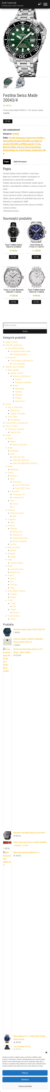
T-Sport (13, 609)
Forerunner (14, 491)
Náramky (18, 392)
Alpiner (13, 441)
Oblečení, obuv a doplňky (15, 367)
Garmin (10, 473)
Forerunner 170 (19, 494)
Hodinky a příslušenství (22, 376)
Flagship (13, 594)
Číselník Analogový (16, 138)
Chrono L (16, 613)
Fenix (12, 479)
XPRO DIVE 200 (18, 457)
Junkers (11, 525)
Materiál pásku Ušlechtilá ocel (21, 141)
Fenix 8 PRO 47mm (22, 485)
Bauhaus (13, 529)
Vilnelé (12, 619)
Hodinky (15, 134)
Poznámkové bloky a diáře (20, 351)
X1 (14, 507)
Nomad (13, 597)
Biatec (10, 466)
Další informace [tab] (20, 161)
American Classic (17, 513)
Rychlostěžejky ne (10, 150)
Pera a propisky (19, 364)
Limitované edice (16, 569)
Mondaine (11, 553)
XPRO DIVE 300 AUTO (21, 460)
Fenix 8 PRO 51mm (22, 488)
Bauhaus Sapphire (20, 541)
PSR (14, 516)
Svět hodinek (9, 2)
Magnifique (14, 469)
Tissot (10, 600)
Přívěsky (18, 398)
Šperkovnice (20, 401)
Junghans (12, 519)
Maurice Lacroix (14, 547)
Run (11, 581)
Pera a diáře (12, 417)
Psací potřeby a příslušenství (21, 361)
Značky (8, 435)
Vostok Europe (13, 616)
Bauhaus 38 (17, 532)
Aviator (10, 448)
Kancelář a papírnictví (13, 345)
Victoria (13, 544)
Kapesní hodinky (16, 563)
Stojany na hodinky (17, 413)
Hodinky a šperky (16, 373)
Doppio (13, 557)
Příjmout (25, 1073)
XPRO (12, 454)
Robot (10, 566)
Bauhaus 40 (17, 535)
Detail (7, 121)
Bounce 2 (14, 476)
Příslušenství (15, 420)
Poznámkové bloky (20, 354)
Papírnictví (12, 357)
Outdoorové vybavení (16, 429)
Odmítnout (25, 1080)
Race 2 (13, 578)
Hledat (25, 331)
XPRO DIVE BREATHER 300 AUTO (25, 463)
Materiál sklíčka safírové (13, 147)
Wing (12, 588)
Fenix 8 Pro (17, 482)
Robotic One (15, 572)
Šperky (15, 385)
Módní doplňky (13, 370)
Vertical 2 (14, 585)
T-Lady (12, 603)
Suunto (10, 575)
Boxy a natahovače (15, 407)
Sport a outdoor (11, 426)
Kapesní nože (15, 432)
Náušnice (18, 395)
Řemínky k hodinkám (23, 382)
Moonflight (14, 451)
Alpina (10, 438)
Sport (12, 522)
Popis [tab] (6, 161)
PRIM (10, 560)
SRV (14, 606)
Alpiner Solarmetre (20, 445)
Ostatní (8, 404)
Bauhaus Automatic (20, 538)
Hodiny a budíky (11, 342)
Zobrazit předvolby (25, 1086)
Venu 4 (15, 504)
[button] (46, 1052)
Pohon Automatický (32, 147)
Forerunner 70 (18, 497)
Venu (12, 501)
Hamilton (11, 510)
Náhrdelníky (19, 389)
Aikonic (13, 550)
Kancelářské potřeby (16, 348)
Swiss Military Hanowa (16, 591)
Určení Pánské (25, 150)
